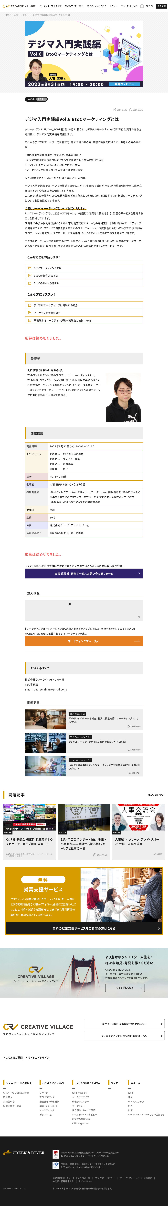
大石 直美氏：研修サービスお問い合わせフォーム (84, 573)
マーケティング (47, 1110)
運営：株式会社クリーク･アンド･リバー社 (71, 1177)
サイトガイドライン (38, 1057)
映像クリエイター (80, 1101)
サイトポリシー (85, 1181)
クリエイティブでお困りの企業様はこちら (124, 1035)
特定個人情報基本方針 (63, 1181)
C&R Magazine (80, 1123)
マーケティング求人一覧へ (84, 641)
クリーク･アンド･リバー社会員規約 (136, 1177)
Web (130, 1092)
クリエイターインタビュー (84, 1114)
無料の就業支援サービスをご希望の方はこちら (84, 928)
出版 (130, 1110)
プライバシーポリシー (105, 1177)
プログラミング (47, 1097)
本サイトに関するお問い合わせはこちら (124, 1023)
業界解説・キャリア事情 (83, 1110)
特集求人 (7, 1097)
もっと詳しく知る (125, 987)
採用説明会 (9, 1101)
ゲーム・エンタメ (136, 1101)
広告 (130, 1105)
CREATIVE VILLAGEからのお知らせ (146, 1114)
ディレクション (46, 1114)
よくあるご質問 (14, 1057)
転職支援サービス (12, 1105)
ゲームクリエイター (81, 1097)
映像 (130, 1097)
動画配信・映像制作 (49, 1101)
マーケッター (78, 1105)
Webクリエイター (81, 1092)
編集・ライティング (48, 1105)
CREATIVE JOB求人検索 (16, 1092)
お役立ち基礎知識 (81, 1118)
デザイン (44, 1092)
